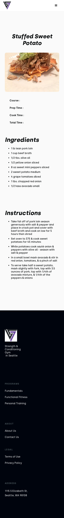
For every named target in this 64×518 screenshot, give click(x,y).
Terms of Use (12, 456)
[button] (56, 5)
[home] (13, 5)
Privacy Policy (13, 462)
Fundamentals (14, 390)
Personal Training (15, 403)
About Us (10, 430)
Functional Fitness (16, 397)
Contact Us (12, 437)
